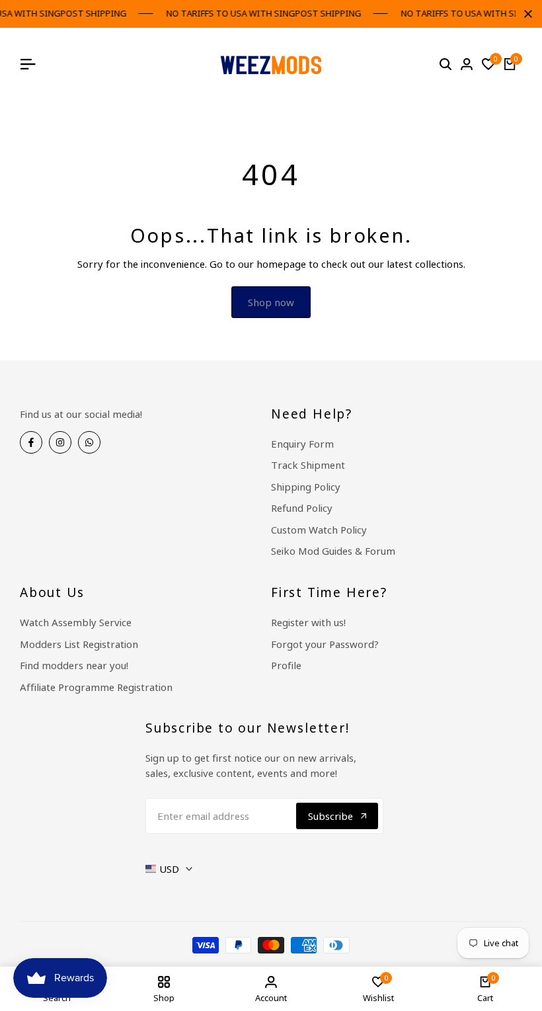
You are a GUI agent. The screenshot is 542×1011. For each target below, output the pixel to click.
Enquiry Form (302, 443)
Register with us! (308, 622)
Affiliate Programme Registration (96, 687)
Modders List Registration (79, 644)
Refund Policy (301, 507)
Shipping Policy (305, 486)
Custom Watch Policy (319, 529)
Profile (286, 665)
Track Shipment (308, 464)
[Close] (525, 13)
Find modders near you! (74, 665)
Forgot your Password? (325, 644)
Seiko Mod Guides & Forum (333, 550)
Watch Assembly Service (76, 622)
